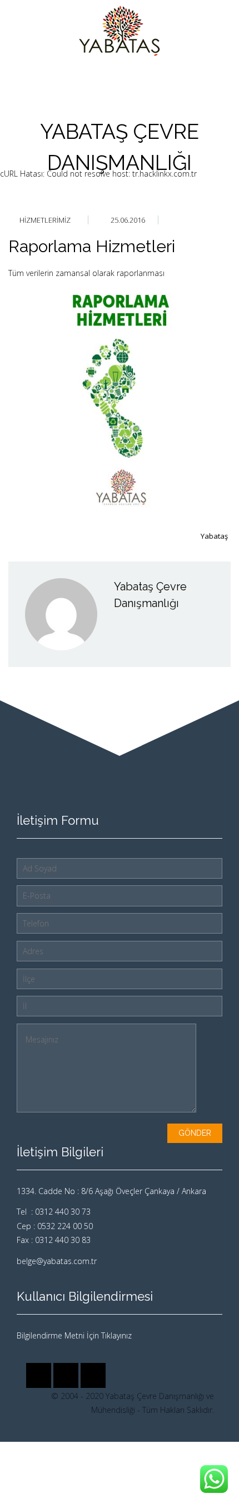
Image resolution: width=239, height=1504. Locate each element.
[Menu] (222, 31)
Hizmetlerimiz (45, 220)
